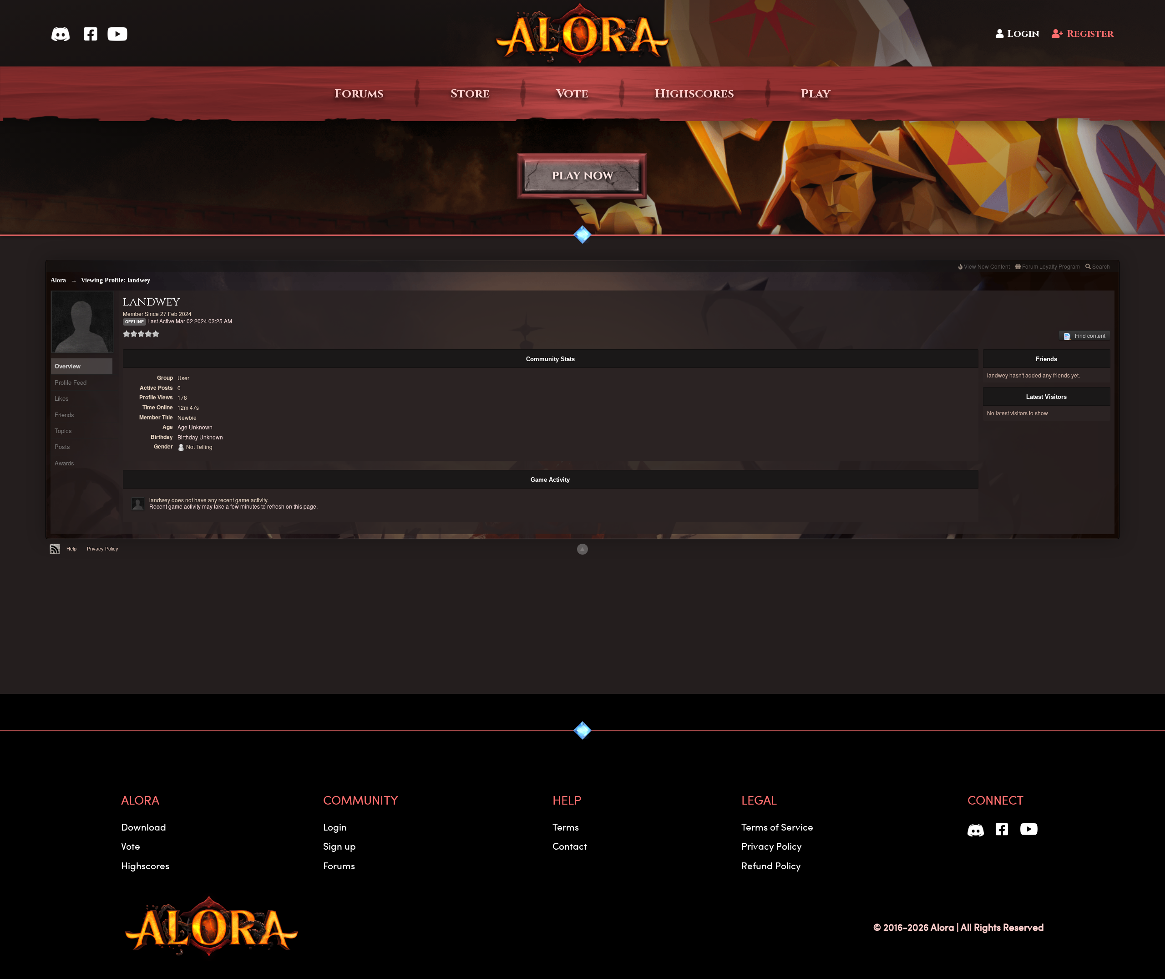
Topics (63, 430)
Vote (572, 94)
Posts (62, 446)
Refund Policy (771, 865)
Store (470, 94)
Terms (565, 826)
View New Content (987, 266)
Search (1101, 266)
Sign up (339, 845)
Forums (359, 94)
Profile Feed (70, 382)
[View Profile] (138, 503)
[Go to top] (582, 549)
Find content (1088, 335)
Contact (569, 845)
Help (71, 548)
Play (816, 94)
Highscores (694, 94)
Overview (68, 366)
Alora (58, 280)
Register (1090, 34)
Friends (64, 414)
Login (1023, 34)
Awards (64, 463)
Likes (62, 398)
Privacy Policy (102, 548)
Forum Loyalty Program (1051, 266)
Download (143, 826)
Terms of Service (777, 826)
